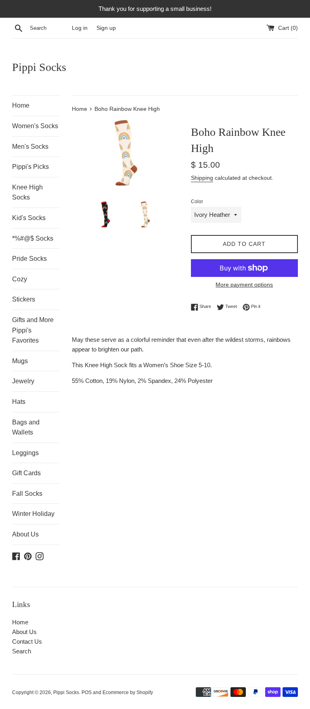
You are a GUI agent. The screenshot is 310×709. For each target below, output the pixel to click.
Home (20, 105)
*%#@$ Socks (32, 238)
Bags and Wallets (26, 427)
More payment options (244, 284)
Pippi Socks (39, 67)
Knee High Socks (27, 192)
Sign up (106, 28)
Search (21, 651)
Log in (80, 28)
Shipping (202, 178)
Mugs (20, 361)
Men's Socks (30, 146)
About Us (25, 534)
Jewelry (23, 381)
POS (87, 692)
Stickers (23, 299)
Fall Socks (27, 493)
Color (197, 201)
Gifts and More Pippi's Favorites (33, 330)
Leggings (25, 452)
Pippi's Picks (30, 166)
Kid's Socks (29, 217)
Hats (18, 401)
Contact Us (27, 641)
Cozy (19, 279)
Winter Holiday (33, 513)
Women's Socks (35, 126)
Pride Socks (29, 258)
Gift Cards (26, 473)
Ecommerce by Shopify (128, 692)
